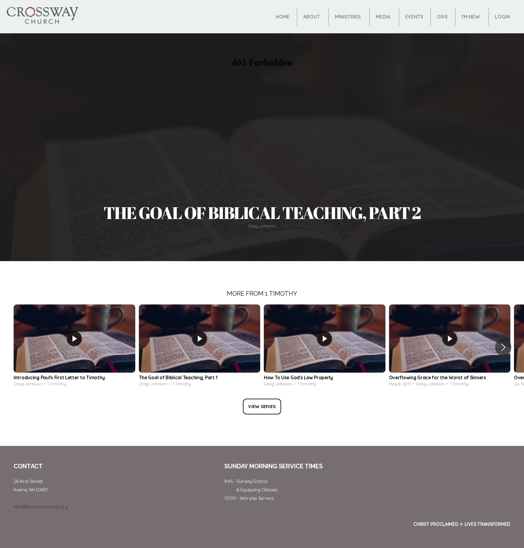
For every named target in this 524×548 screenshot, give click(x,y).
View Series (262, 406)
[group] (74, 347)
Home (283, 17)
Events (414, 17)
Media (383, 17)
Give (442, 17)
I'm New (471, 17)
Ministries (348, 17)
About (312, 17)
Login (502, 17)
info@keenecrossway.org (41, 507)
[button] (503, 347)
